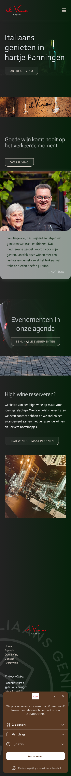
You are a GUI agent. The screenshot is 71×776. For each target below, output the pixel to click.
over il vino (19, 162)
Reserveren (11, 663)
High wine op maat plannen (32, 441)
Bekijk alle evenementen (35, 341)
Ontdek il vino (21, 71)
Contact (9, 658)
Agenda (9, 650)
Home (8, 646)
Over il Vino (11, 654)
